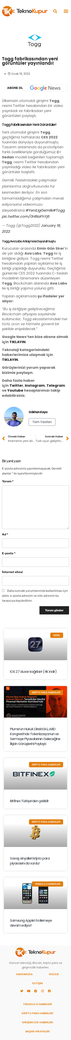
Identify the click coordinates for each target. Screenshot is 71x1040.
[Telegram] (35, 991)
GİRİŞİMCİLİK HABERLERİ (37, 1022)
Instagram (35, 385)
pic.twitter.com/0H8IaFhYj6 (26, 216)
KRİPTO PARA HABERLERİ (37, 1013)
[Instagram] (42, 991)
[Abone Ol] (45, 88)
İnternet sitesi (12, 572)
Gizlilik (54, 974)
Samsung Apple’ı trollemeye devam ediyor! (31, 923)
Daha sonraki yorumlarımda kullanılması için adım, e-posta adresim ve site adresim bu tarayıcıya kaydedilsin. (35, 595)
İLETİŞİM (37, 983)
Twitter (16, 385)
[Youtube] (29, 991)
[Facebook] (49, 991)
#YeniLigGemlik (39, 210)
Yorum (7, 481)
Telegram (56, 385)
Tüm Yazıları (42, 422)
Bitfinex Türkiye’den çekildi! (29, 800)
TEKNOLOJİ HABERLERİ (37, 1004)
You (10, 390)
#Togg (59, 210)
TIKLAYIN (17, 341)
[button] (55, 11)
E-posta (8, 553)
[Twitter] (22, 991)
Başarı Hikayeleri (37, 1031)
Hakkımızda (24, 974)
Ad (5, 534)
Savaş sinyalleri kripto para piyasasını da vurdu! (30, 861)
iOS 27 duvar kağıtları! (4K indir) (33, 671)
